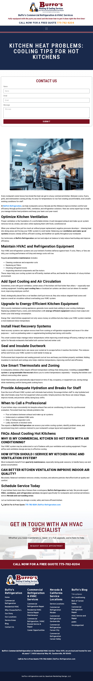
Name (5, 86)
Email (5, 96)
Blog (7, 624)
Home (7, 597)
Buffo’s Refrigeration (12, 206)
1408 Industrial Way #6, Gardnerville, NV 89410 (51, 653)
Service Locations (57, 604)
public (74, 622)
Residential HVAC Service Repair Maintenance (34, 612)
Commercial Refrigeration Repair (77, 609)
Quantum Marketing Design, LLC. (58, 676)
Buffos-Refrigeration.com (64, 659)
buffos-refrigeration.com (32, 676)
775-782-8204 (65, 23)
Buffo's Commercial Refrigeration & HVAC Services (45, 15)
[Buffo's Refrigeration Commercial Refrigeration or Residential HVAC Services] (46, 7)
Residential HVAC (12, 607)
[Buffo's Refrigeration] (46, 579)
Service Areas (10, 620)
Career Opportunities (35, 630)
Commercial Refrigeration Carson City (55, 627)
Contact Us (9, 627)
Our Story (9, 613)
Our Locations (10, 617)
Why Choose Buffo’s (13, 610)
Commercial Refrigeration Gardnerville (55, 618)
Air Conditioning (78, 597)
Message (6, 105)
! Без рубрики (77, 594)
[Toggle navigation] (46, 28)
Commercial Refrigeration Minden (55, 610)
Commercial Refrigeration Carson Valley (55, 636)
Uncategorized (78, 625)
